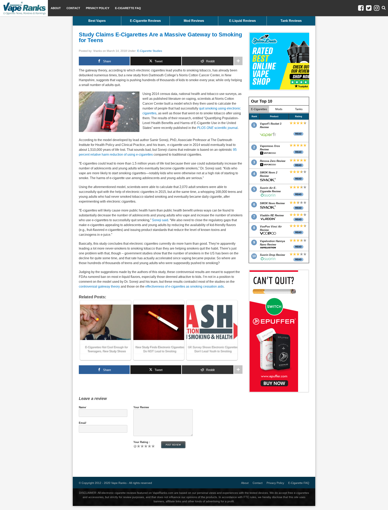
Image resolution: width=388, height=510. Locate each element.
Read (298, 134)
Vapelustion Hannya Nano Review (272, 243)
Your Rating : (141, 442)
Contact (73, 8)
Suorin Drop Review (272, 254)
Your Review (141, 407)
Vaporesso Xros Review (270, 147)
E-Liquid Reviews (242, 20)
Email (82, 422)
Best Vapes (97, 20)
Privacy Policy (97, 8)
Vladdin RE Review (272, 215)
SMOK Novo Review (272, 203)
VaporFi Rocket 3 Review (270, 125)
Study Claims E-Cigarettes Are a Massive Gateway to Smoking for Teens (160, 37)
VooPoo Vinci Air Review (271, 228)
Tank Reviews (291, 20)
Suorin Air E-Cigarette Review (270, 189)
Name (82, 407)
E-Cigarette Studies (149, 50)
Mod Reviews (194, 20)
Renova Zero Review (272, 161)
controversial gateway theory (99, 286)
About (56, 8)
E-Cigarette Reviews (145, 20)
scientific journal (217, 128)
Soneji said (160, 220)
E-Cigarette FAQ (128, 8)
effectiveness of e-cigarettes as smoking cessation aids (184, 286)
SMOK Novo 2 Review (268, 174)
